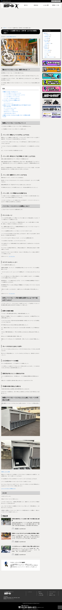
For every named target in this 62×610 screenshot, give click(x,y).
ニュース (45, 53)
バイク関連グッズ (48, 43)
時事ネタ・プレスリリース (49, 57)
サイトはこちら (12, 256)
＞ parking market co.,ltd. (6, 1)
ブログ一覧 (51, 593)
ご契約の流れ (41, 593)
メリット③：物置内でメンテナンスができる (11, 96)
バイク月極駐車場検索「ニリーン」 (8, 593)
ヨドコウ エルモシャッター (8, 103)
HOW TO (14, 36)
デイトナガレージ (7, 101)
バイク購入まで (47, 34)
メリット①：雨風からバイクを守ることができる (12, 93)
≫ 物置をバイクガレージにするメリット (10, 91)
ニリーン (46, 55)
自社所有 (46, 48)
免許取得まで (47, 36)
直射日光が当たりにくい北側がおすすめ (11, 111)
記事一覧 (4, 27)
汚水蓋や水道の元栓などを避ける (10, 113)
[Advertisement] (31, 18)
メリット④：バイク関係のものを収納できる (11, 98)
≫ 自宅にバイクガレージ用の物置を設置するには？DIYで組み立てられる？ (16, 105)
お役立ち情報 (9, 36)
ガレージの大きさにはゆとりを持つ (10, 108)
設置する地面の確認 (7, 106)
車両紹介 (46, 45)
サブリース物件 (47, 50)
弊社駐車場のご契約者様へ (56, 1)
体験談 (45, 33)
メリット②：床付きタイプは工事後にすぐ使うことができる (14, 94)
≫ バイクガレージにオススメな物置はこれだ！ (11, 100)
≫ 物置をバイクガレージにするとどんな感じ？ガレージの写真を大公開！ (16, 115)
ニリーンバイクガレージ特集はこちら (8, 488)
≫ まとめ (4, 116)
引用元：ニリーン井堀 (5, 471)
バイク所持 (46, 38)
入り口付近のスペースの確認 (9, 109)
